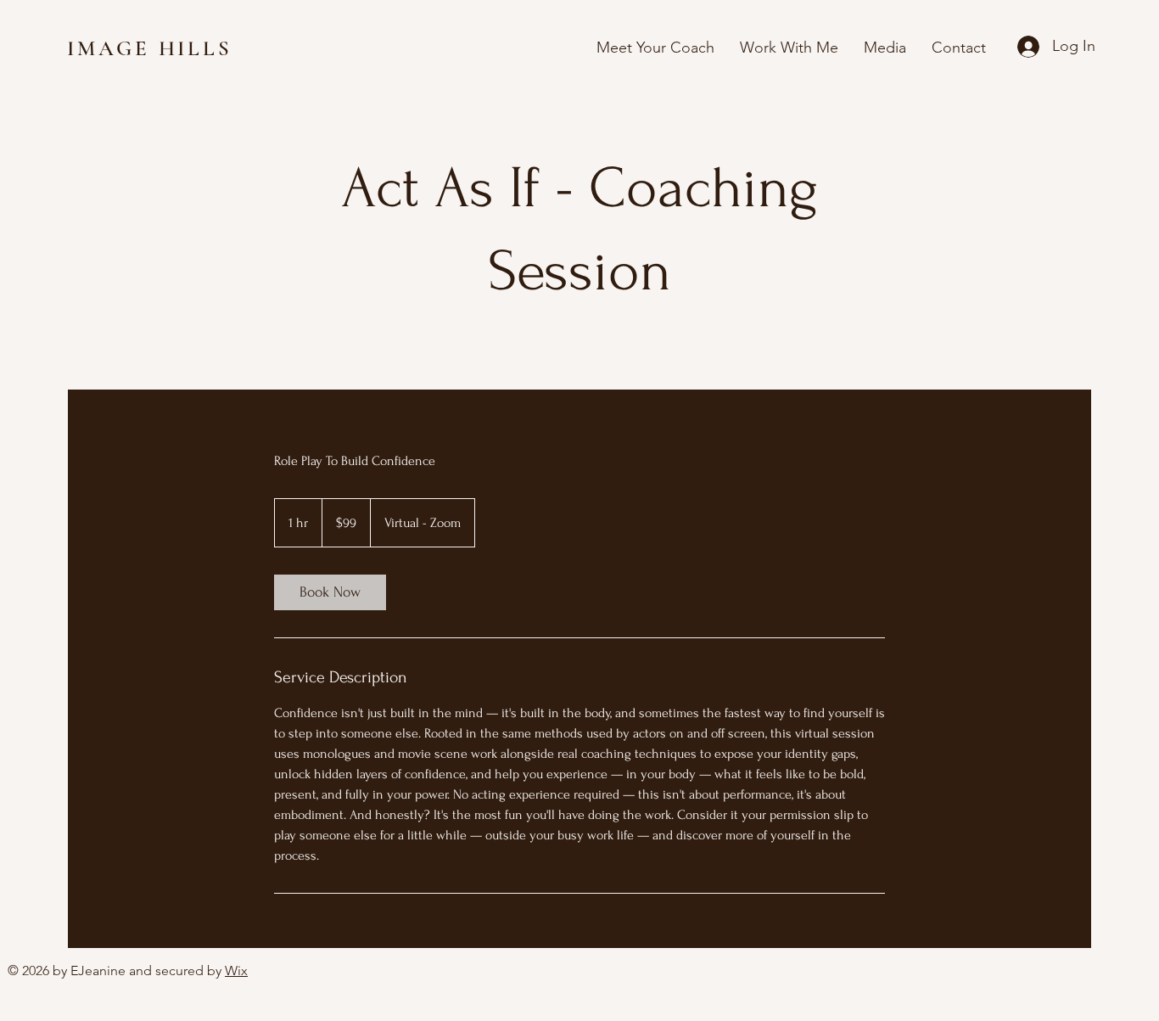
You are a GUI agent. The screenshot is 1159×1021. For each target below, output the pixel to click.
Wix (236, 970)
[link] (330, 592)
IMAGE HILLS (153, 48)
